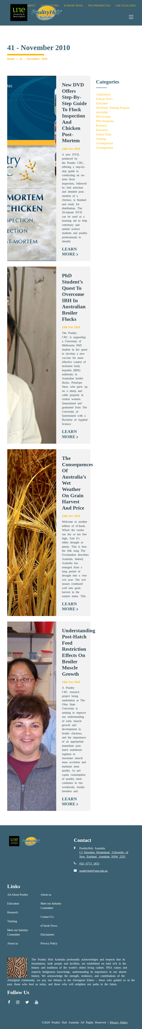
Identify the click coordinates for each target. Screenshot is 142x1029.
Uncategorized (104, 147)
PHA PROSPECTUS (99, 5)
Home (11, 58)
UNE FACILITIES (126, 5)
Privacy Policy (49, 943)
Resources (102, 130)
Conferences (103, 94)
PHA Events (103, 116)
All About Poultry (17, 894)
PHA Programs (105, 121)
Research (101, 125)
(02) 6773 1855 (89, 863)
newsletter (102, 112)
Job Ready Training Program (113, 107)
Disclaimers (47, 934)
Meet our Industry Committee (17, 932)
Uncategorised (104, 143)
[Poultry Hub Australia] (35, 12)
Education (102, 103)
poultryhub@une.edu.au (93, 870)
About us (12, 943)
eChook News (48, 925)
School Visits (103, 134)
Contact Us (47, 916)
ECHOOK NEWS (73, 5)
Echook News (104, 98)
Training (101, 138)
